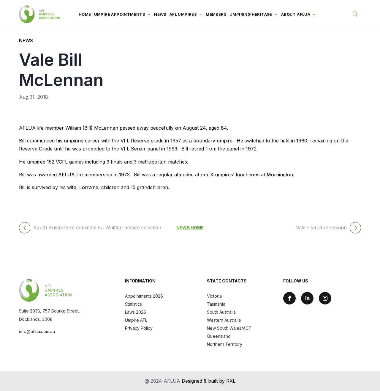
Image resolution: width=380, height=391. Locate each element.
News (160, 14)
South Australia (221, 312)
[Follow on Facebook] (289, 298)
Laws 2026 (135, 312)
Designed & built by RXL (208, 381)
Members (216, 14)
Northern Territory (224, 344)
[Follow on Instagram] (325, 298)
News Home (190, 227)
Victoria (214, 296)
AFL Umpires (183, 14)
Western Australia (224, 320)
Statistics (133, 304)
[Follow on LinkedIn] (307, 298)
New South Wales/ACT (229, 328)
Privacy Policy (139, 328)
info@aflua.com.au (37, 331)
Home (85, 14)
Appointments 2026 (144, 296)
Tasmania (216, 304)
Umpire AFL (136, 320)
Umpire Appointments (119, 14)
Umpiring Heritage (250, 14)
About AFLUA (295, 14)
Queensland (219, 336)
